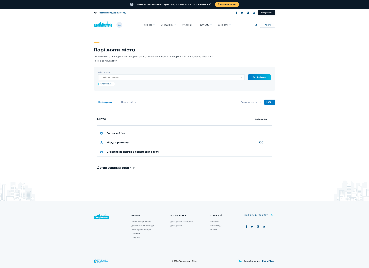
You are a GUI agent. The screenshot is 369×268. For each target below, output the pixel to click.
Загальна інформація (141, 221)
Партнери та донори (141, 230)
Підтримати (266, 13)
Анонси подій (216, 225)
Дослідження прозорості (181, 221)
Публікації (187, 25)
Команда (135, 238)
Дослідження (167, 25)
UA (119, 25)
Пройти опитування (227, 4)
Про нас (148, 25)
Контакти (135, 234)
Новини (213, 230)
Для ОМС (204, 25)
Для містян (223, 25)
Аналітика (214, 221)
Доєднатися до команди (142, 225)
